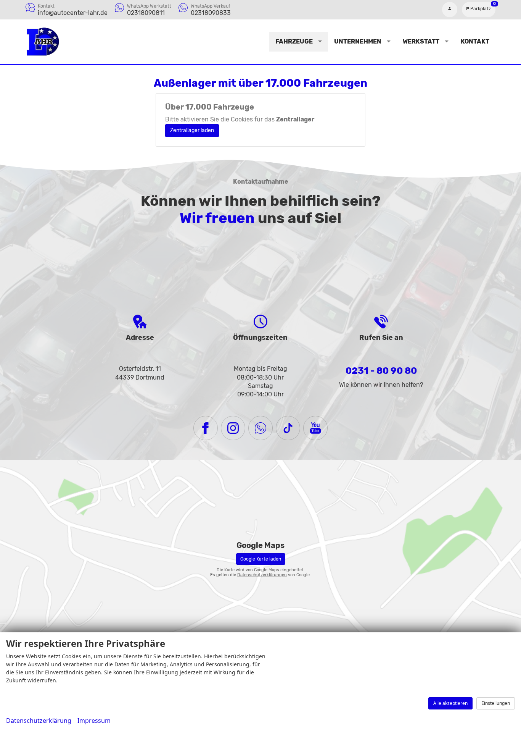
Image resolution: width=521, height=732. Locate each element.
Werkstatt (421, 41)
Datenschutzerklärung (38, 720)
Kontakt (475, 41)
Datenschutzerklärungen (262, 574)
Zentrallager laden (192, 130)
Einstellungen (495, 703)
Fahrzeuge (294, 41)
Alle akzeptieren (450, 703)
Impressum (94, 720)
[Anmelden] (449, 9)
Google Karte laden (260, 559)
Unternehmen (357, 41)
